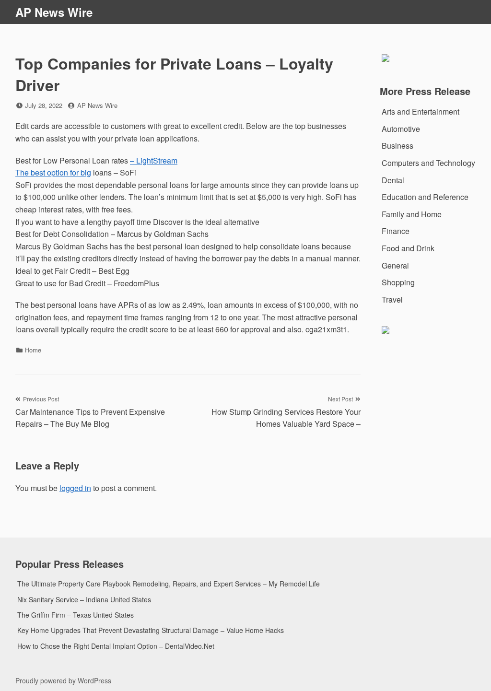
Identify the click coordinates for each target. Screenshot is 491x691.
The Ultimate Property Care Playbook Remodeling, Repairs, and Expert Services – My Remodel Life (168, 583)
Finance (395, 230)
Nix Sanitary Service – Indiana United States (84, 599)
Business (397, 145)
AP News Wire (54, 12)
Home (33, 349)
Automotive (401, 128)
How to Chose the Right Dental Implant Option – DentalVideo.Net (115, 646)
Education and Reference (425, 196)
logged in (75, 487)
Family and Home (412, 214)
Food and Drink (408, 248)
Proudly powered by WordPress (63, 680)
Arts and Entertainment (420, 111)
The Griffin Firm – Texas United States (75, 615)
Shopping (398, 282)
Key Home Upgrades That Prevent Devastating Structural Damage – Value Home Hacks (150, 630)
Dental (393, 180)
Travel (392, 299)
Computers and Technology (428, 162)
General (395, 265)
